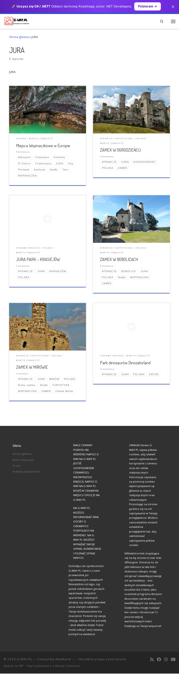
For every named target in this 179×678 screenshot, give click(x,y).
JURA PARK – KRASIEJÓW (38, 259)
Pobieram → (147, 6)
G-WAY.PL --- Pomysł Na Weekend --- (46, 659)
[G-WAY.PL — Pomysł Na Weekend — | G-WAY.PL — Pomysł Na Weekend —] (16, 21)
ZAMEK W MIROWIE (32, 367)
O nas (16, 465)
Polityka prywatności (26, 471)
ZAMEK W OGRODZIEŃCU (120, 150)
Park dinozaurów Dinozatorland (125, 362)
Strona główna (19, 37)
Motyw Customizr (68, 666)
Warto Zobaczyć (23, 460)
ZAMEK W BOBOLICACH (119, 259)
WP (21, 666)
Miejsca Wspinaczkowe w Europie (43, 145)
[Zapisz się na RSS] (152, 659)
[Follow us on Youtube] (173, 659)
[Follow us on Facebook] (159, 659)
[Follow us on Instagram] (166, 659)
